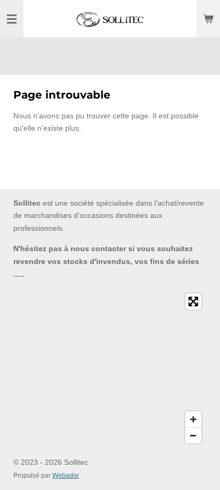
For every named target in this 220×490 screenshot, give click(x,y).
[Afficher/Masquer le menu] (11, 18)
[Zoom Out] (193, 435)
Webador (65, 475)
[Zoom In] (193, 419)
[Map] (110, 368)
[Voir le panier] (208, 18)
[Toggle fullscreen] (193, 301)
